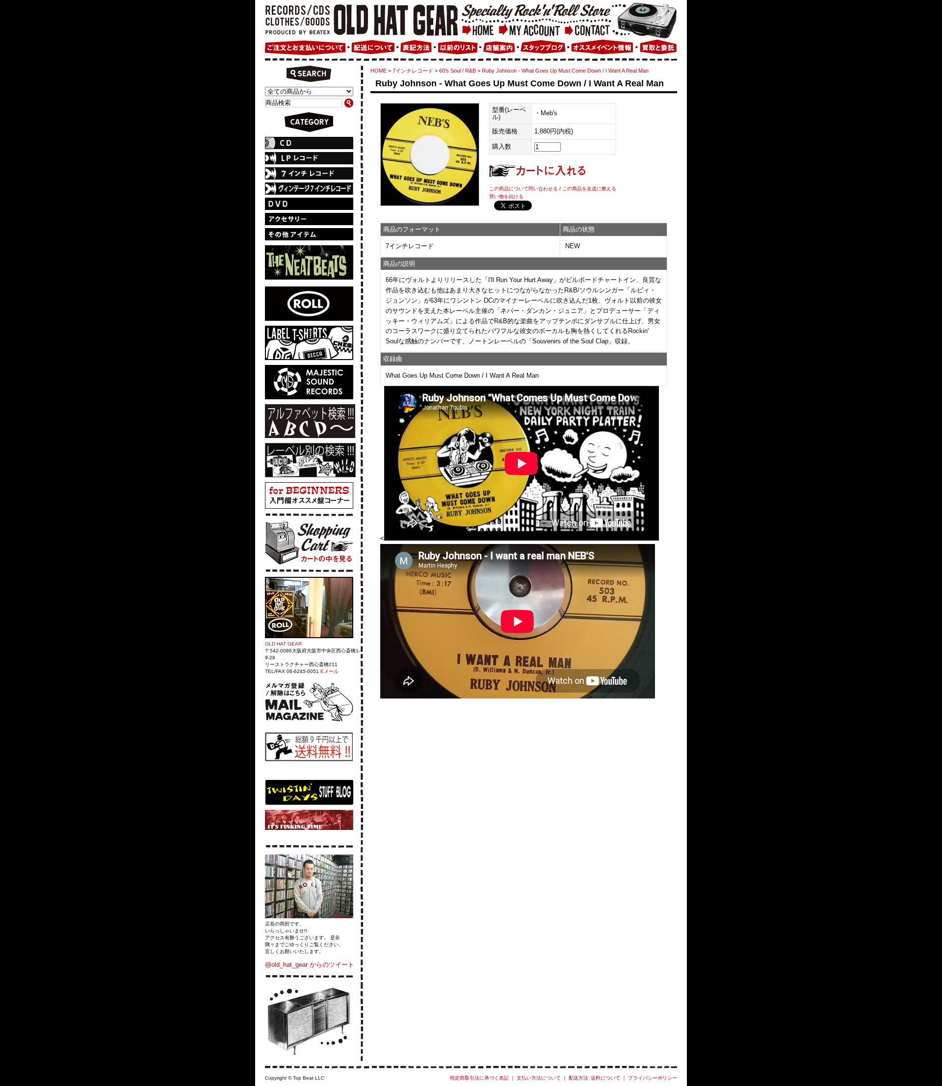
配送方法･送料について (594, 1078)
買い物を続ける (506, 196)
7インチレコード (412, 71)
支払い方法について (539, 1078)
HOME (378, 71)
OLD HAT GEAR (283, 643)
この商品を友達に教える (589, 188)
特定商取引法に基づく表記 (479, 1078)
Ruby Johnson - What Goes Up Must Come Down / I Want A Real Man (565, 71)
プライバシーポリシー (652, 1078)
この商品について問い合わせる (523, 188)
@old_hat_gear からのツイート (309, 964)
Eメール (329, 671)
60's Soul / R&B (457, 71)
